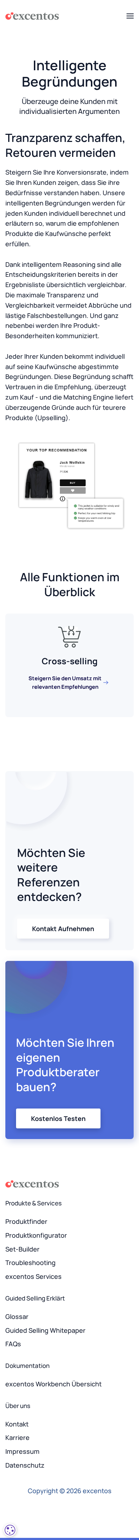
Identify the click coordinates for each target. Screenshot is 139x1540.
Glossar (17, 1316)
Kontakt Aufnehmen (63, 928)
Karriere (17, 1437)
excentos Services (33, 1276)
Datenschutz (25, 1465)
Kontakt (17, 1424)
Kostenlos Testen (58, 1118)
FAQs (13, 1344)
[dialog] (10, 1530)
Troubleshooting (30, 1262)
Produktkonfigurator (36, 1235)
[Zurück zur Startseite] (32, 16)
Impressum (22, 1451)
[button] (130, 16)
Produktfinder (26, 1221)
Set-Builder (22, 1249)
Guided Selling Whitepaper (45, 1330)
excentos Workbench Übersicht (53, 1384)
